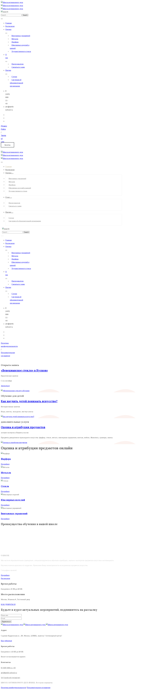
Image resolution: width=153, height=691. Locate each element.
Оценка (8, 29)
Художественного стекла (21, 51)
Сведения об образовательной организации (16, 83)
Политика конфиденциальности (13, 688)
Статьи (14, 77)
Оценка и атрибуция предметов (23, 427)
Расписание (10, 26)
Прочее (8, 70)
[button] (7, 144)
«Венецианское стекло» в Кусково (24, 370)
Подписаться (6, 621)
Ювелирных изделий (13, 500)
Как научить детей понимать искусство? (29, 401)
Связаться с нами (18, 67)
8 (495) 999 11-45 (8, 668)
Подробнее (5, 464)
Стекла (5, 486)
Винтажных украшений (21, 36)
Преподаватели (18, 64)
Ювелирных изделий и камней (20, 188)
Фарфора (15, 42)
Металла (15, 39)
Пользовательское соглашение (38, 688)
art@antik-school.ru (9, 673)
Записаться (5, 386)
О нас (7, 197)
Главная (8, 23)
